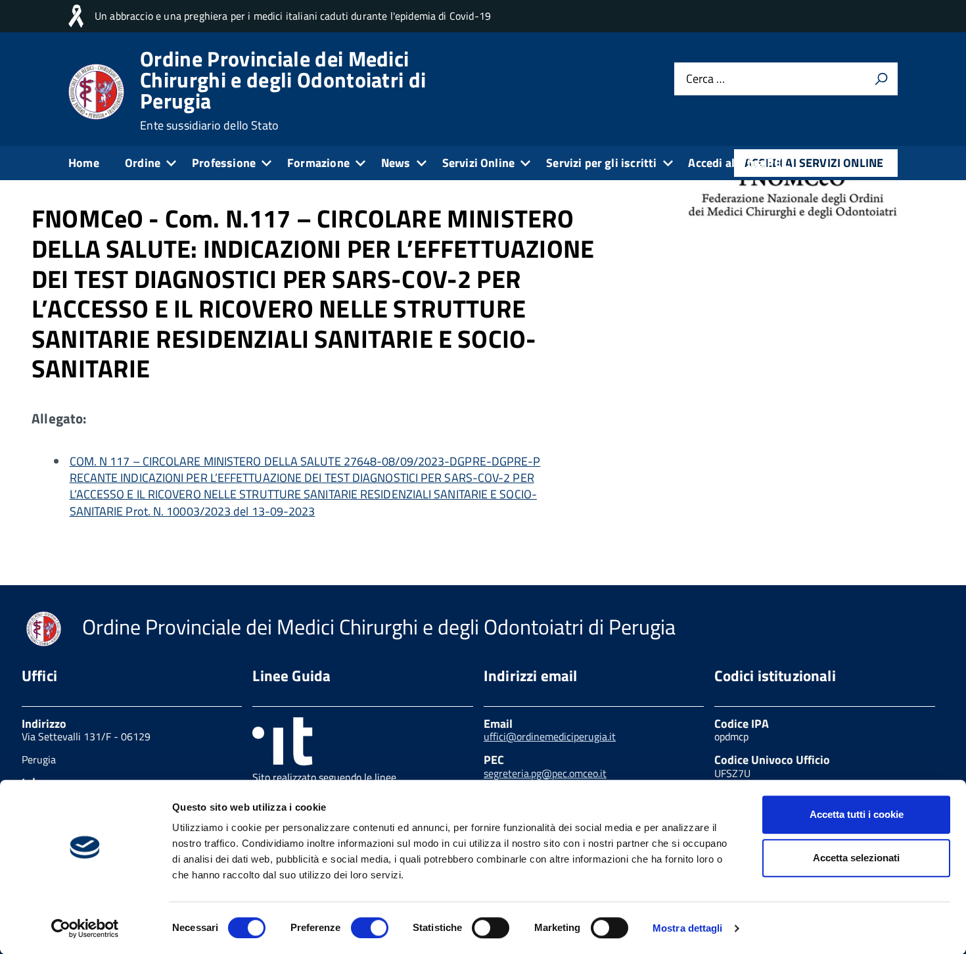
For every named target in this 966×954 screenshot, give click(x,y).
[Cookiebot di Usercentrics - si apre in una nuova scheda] (85, 928)
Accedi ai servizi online (814, 163)
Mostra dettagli (688, 928)
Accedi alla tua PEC (737, 163)
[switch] (369, 927)
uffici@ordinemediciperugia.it (550, 736)
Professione (224, 163)
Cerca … (705, 78)
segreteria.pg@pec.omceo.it (545, 773)
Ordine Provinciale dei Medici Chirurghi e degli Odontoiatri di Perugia (283, 90)
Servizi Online (478, 163)
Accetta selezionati (856, 857)
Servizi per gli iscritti (601, 163)
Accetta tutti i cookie (857, 814)
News (396, 163)
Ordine (142, 163)
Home (83, 163)
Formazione (318, 163)
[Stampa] (881, 78)
